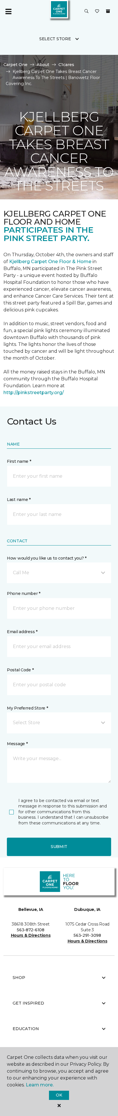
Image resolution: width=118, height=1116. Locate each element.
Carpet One (15, 64)
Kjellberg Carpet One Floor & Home (50, 261)
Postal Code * (20, 670)
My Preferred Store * (27, 708)
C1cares (66, 64)
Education (26, 1028)
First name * (19, 461)
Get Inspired (28, 1003)
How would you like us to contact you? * (46, 558)
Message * (17, 744)
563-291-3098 (87, 935)
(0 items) (108, 11)
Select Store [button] (55, 38)
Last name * (19, 500)
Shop (19, 977)
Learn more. (40, 1085)
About (43, 64)
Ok (59, 1095)
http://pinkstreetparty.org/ (33, 392)
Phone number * (23, 593)
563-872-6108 (30, 929)
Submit (59, 846)
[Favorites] (97, 11)
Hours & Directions (31, 935)
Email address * (22, 632)
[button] (86, 11)
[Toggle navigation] (8, 11)
